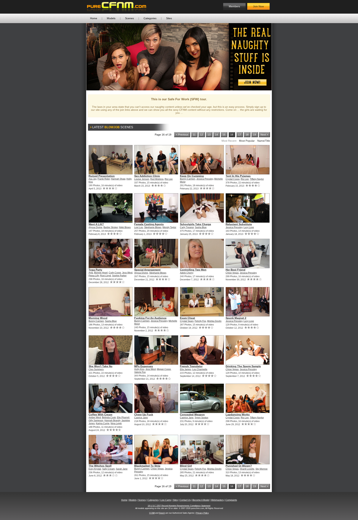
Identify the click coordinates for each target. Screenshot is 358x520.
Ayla (91, 272)
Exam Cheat (187, 317)
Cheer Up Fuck (143, 414)
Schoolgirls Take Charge (195, 224)
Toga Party (95, 269)
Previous (80, 56)
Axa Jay (92, 179)
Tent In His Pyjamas (238, 175)
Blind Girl (186, 465)
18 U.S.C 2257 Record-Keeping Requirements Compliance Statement (179, 506)
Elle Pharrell (123, 417)
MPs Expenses (143, 366)
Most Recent (229, 140)
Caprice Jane (141, 417)
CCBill (152, 513)
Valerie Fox (140, 372)
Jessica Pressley (204, 179)
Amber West (95, 417)
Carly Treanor (187, 227)
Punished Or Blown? (239, 465)
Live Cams (165, 500)
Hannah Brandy (112, 420)
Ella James (185, 369)
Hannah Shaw (118, 179)
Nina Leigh (116, 423)
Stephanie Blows (152, 227)
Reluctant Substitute (239, 224)
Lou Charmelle (199, 369)
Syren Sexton (201, 417)
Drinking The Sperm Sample (243, 366)
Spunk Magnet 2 (236, 317)
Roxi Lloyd (105, 275)
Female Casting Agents (149, 224)
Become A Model (200, 500)
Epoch (162, 513)
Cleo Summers (96, 369)
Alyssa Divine (95, 227)
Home (93, 18)
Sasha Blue (201, 227)
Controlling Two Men (193, 269)
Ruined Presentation (102, 175)
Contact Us (185, 500)
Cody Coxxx (115, 272)
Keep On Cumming (192, 175)
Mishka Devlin (214, 321)
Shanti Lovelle (247, 469)
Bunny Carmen (187, 179)
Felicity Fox (200, 321)
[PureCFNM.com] (116, 7)
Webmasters (217, 500)
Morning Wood (98, 317)
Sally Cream (108, 469)
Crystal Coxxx (233, 179)
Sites (169, 18)
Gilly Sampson (96, 420)
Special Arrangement (147, 269)
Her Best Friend (235, 269)
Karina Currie (102, 423)
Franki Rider (104, 179)
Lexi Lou (138, 227)
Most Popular (247, 140)
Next (277, 56)
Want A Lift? (96, 224)
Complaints (231, 500)
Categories (150, 18)
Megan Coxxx (164, 369)
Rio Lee (169, 179)
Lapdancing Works (238, 414)
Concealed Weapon (192, 414)
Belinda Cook (109, 417)
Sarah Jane (122, 469)
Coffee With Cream (100, 414)
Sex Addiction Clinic (147, 175)
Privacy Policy (202, 513)
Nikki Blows (125, 227)
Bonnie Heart (101, 272)
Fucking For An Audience (150, 317)
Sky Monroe (261, 469)
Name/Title (263, 140)
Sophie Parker (119, 275)
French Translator (191, 366)
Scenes (129, 18)
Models (111, 18)
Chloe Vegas (232, 273)
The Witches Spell (100, 465)
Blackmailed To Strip (147, 465)
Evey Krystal (95, 469)
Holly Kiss (139, 369)
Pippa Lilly (94, 275)
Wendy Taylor (169, 227)
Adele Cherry (186, 273)
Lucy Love (249, 227)
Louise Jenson (141, 179)
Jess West (127, 272)
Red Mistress (157, 179)
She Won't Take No (100, 366)
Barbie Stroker (110, 227)
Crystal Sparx (187, 321)
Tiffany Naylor (257, 179)
